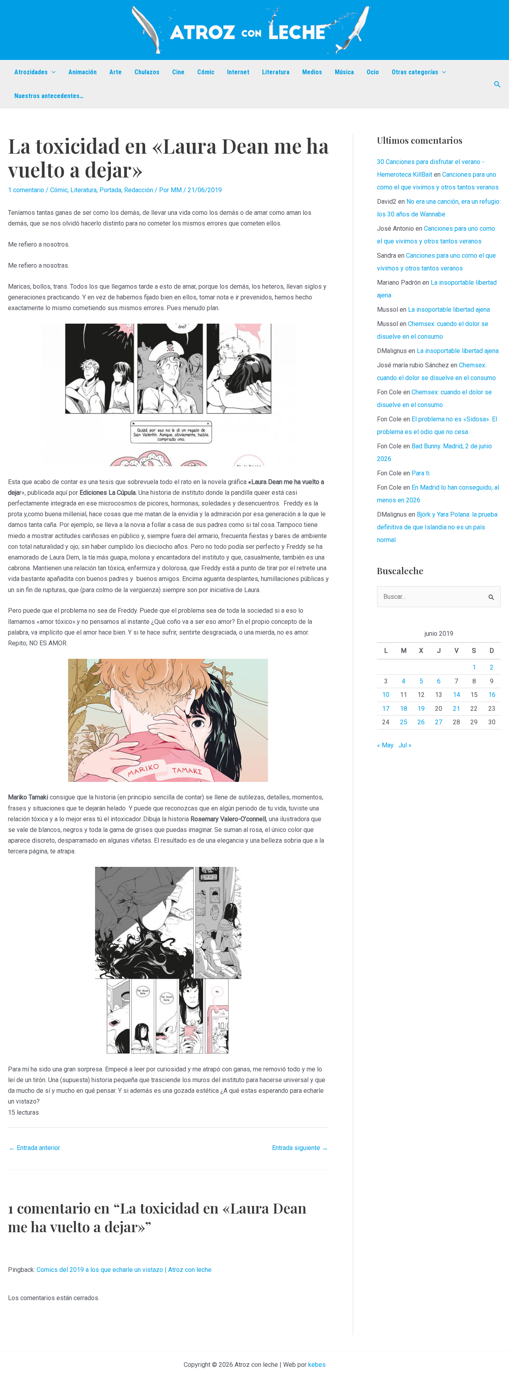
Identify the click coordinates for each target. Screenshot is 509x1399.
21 (456, 708)
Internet (238, 72)
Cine (178, 72)
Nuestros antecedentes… (49, 96)
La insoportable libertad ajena (449, 309)
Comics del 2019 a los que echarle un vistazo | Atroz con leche (124, 1270)
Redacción (138, 190)
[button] (52, 72)
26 (421, 722)
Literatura (275, 72)
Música (344, 72)
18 (403, 708)
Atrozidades (31, 72)
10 (385, 695)
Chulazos (146, 72)
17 (385, 708)
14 (456, 695)
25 (403, 722)
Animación (82, 72)
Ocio (373, 72)
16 (491, 695)
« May (385, 745)
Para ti (420, 473)
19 (421, 708)
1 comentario (26, 190)
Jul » (405, 745)
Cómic (205, 72)
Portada (110, 190)
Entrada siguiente (300, 1148)
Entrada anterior (34, 1148)
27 (438, 722)
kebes (317, 1364)
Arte (115, 72)
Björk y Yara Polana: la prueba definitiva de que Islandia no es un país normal (437, 527)
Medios (312, 72)
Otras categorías (415, 72)
